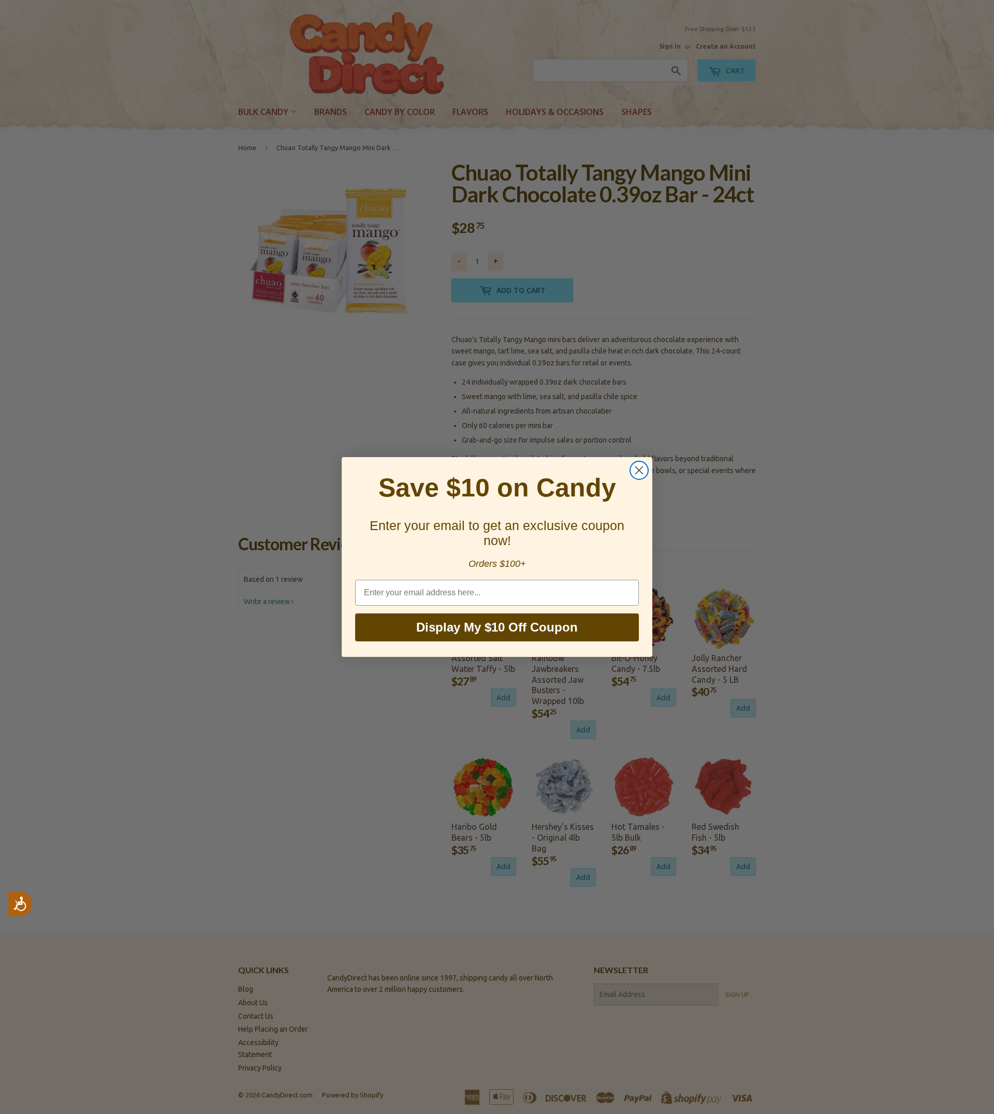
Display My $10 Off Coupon (497, 627)
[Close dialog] (639, 470)
